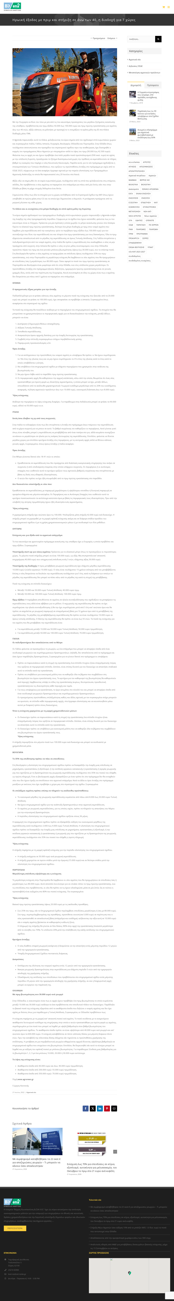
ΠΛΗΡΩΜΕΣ (141, 229)
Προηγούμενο (99, 38)
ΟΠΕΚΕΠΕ (150, 220)
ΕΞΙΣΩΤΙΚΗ (133, 202)
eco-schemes (134, 162)
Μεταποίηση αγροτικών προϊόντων (144, 72)
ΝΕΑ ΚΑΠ (147, 211)
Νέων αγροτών (150, 216)
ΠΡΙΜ (131, 234)
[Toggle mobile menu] (169, 7)
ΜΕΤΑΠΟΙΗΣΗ (134, 211)
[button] (14, 1152)
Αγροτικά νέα (31, 1092)
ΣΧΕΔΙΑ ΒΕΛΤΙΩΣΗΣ (136, 247)
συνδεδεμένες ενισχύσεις (140, 261)
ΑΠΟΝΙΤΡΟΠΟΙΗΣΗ (137, 171)
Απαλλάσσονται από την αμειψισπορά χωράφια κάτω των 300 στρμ (120, 1238)
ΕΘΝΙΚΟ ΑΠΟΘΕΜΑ (150, 189)
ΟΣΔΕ (131, 225)
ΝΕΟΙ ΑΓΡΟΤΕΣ (135, 216)
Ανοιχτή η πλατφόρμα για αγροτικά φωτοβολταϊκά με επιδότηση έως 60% (147, 133)
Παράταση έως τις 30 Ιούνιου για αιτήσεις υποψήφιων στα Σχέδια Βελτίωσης (148, 115)
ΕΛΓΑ (131, 193)
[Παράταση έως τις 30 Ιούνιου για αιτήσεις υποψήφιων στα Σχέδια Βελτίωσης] (132, 111)
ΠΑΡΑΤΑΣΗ (140, 225)
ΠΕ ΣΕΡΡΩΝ (153, 225)
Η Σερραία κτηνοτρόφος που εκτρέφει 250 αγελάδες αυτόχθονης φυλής (148, 96)
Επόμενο (111, 38)
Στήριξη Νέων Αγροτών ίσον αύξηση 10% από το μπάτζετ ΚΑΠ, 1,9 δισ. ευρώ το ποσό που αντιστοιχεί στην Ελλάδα (128, 1229)
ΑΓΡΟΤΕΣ (147, 162)
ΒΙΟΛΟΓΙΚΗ (145, 184)
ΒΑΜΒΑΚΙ (133, 180)
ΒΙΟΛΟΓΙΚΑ (133, 184)
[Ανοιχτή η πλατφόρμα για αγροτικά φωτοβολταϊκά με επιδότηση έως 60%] (132, 130)
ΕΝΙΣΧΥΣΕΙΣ (133, 198)
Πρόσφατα (153, 85)
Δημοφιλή (136, 85)
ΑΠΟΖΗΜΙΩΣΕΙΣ (146, 167)
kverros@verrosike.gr (17, 1274)
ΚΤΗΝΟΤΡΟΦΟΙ (149, 207)
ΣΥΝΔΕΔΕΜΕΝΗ (135, 243)
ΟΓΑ (130, 220)
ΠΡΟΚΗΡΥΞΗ (134, 238)
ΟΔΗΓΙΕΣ (139, 220)
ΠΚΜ (131, 229)
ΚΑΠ (156, 202)
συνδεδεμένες (135, 256)
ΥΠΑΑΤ (150, 247)
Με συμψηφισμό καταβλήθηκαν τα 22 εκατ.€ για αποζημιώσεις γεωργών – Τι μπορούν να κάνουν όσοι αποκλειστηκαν (36, 1162)
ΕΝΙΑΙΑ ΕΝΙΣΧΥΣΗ (143, 193)
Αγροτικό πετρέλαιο (137, 175)
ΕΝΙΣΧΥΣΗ (146, 198)
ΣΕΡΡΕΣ (145, 238)
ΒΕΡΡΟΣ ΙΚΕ (145, 180)
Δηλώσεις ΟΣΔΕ (136, 66)
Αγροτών (152, 175)
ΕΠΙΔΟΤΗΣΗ (146, 202)
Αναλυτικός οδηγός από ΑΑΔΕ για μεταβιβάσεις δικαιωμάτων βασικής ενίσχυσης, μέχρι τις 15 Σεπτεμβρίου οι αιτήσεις (129, 1246)
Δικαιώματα (134, 189)
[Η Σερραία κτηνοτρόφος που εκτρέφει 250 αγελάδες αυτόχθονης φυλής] (132, 93)
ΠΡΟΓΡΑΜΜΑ (142, 234)
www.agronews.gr (26, 1079)
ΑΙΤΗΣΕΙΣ (132, 167)
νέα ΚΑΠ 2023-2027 (137, 252)
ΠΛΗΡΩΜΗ (153, 229)
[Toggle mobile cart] (163, 7)
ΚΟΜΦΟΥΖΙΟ (134, 207)
